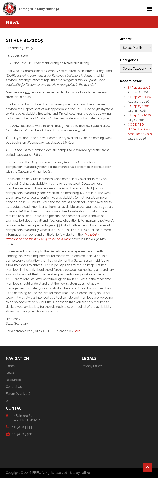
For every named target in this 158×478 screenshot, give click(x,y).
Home (10, 366)
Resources (13, 380)
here (77, 331)
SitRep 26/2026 (139, 97)
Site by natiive (80, 473)
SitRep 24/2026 (139, 115)
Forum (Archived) (18, 394)
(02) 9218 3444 (21, 427)
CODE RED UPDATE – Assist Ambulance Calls (140, 129)
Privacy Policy (92, 366)
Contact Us (14, 387)
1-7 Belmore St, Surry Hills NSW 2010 (25, 418)
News (10, 373)
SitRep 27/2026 (139, 87)
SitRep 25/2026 (139, 106)
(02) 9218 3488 (21, 434)
